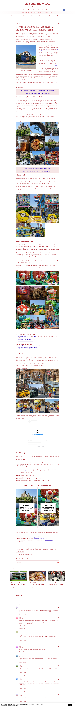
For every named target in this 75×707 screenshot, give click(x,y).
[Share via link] (25, 558)
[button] (63, 15)
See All (63, 568)
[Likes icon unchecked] (19, 614)
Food (48, 15)
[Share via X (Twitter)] (19, 558)
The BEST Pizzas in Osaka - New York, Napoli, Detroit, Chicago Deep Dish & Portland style (36, 583)
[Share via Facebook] (16, 558)
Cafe (28, 15)
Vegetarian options (20, 549)
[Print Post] (27, 558)
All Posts (12, 15)
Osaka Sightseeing (53, 549)
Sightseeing (34, 15)
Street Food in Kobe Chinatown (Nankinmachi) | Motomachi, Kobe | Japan (56, 583)
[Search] (64, 10)
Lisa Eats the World (37, 4)
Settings (64, 705)
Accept (70, 705)
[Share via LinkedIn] (22, 558)
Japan (17, 15)
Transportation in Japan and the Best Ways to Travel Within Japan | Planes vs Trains (18, 583)
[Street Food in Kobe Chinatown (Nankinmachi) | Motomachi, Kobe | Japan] (56, 576)
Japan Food (42, 15)
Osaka (22, 15)
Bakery (53, 15)
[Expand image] (23, 129)
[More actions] (58, 23)
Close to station (45, 549)
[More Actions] (58, 607)
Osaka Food (32, 549)
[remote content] (37, 434)
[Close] (73, 705)
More (58, 15)
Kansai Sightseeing (20, 551)
